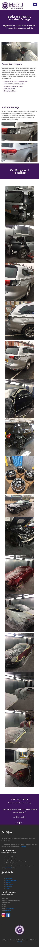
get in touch (8, 865)
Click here (8, 908)
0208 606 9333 (10, 906)
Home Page (9, 876)
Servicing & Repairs (11, 878)
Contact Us (9, 884)
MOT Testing (9, 882)
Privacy (8, 886)
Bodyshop (8, 880)
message (23, 844)
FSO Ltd (19, 939)
